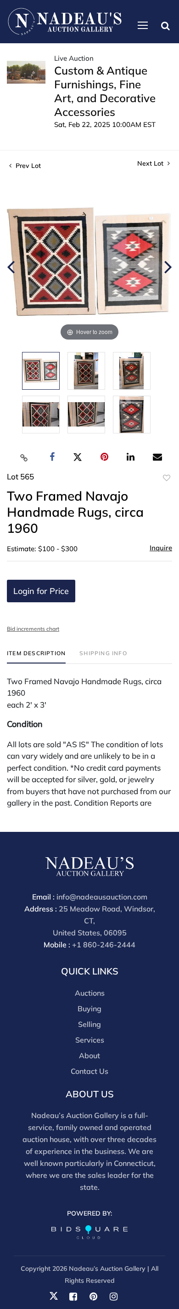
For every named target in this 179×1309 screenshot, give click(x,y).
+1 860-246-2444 (103, 944)
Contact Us (89, 1071)
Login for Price (41, 591)
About (89, 1055)
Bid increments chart (33, 628)
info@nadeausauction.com (101, 896)
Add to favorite (166, 478)
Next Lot (151, 163)
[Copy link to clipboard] (24, 457)
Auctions (90, 993)
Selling (89, 1024)
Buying (89, 1008)
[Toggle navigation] (143, 25)
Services (89, 1039)
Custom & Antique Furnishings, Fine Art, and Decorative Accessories (105, 91)
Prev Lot (27, 165)
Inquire (161, 547)
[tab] (36, 656)
